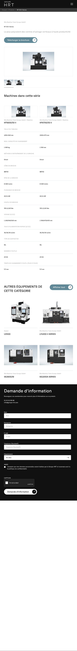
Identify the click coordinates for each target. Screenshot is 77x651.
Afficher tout (59, 287)
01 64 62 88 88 (9, 400)
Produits (11, 10)
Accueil (4, 10)
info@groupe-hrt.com (11, 402)
